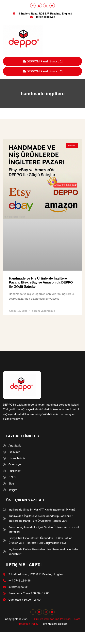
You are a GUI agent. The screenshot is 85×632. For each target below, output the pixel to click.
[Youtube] (52, 5)
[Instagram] (45, 5)
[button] (79, 40)
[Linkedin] (39, 5)
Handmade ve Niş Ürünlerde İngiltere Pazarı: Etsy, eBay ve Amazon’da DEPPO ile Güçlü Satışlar (41, 282)
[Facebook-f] (32, 5)
